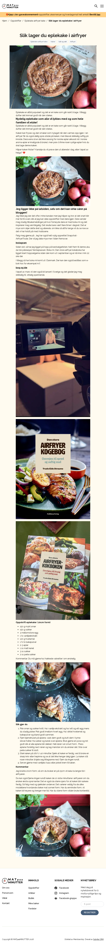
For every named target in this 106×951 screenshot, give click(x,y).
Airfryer (72, 42)
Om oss (5, 888)
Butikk (31, 898)
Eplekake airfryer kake (35, 21)
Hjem (4, 21)
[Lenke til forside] (10, 6)
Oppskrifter (15, 21)
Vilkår (4, 898)
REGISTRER (90, 912)
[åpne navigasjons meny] (102, 6)
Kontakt (6, 903)
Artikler (31, 893)
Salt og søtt (63, 42)
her (98, 14)
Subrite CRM (98, 939)
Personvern (7, 893)
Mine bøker (33, 903)
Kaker (53, 42)
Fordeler (32, 908)
